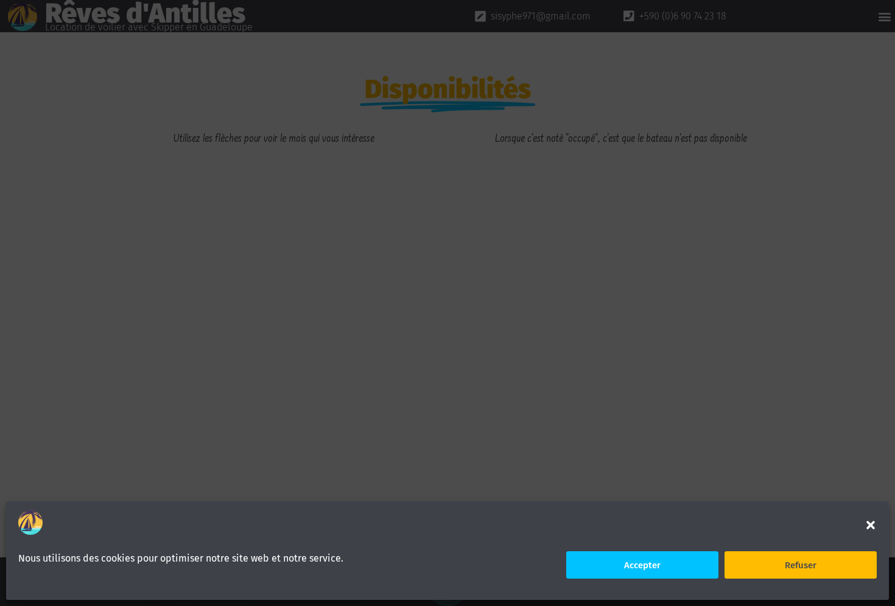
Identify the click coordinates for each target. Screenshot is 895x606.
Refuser (800, 565)
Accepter (642, 565)
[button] (871, 525)
